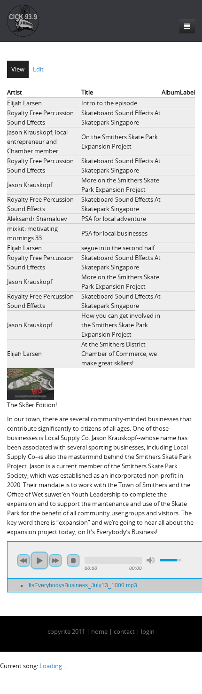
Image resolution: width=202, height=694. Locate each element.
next (55, 560)
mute (151, 560)
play (39, 560)
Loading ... (53, 666)
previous (23, 560)
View (17, 69)
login (148, 631)
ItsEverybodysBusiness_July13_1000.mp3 (83, 585)
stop (73, 560)
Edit (38, 69)
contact (124, 631)
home (99, 631)
